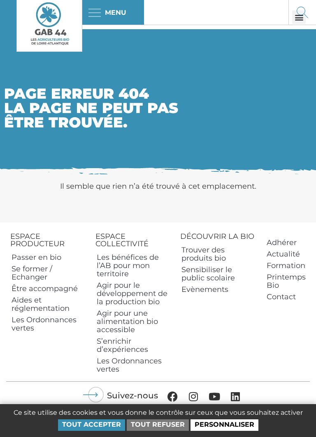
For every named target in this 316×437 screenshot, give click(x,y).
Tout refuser (158, 424)
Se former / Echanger (32, 273)
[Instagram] (193, 396)
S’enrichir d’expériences (122, 345)
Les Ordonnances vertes (44, 324)
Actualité (283, 254)
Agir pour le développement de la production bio (132, 293)
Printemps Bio (286, 281)
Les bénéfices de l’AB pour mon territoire (128, 265)
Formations (286, 265)
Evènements (204, 289)
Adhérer (282, 242)
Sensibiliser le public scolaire (208, 273)
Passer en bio (36, 257)
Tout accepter (91, 424)
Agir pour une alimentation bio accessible (127, 321)
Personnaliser (224, 424)
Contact (281, 296)
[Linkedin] (235, 396)
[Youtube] (214, 396)
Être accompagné (45, 288)
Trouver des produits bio (203, 254)
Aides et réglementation (41, 304)
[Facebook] (172, 396)
